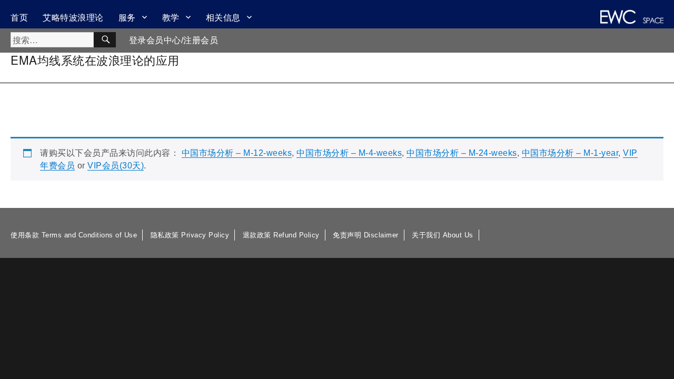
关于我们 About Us (442, 235)
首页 (19, 17)
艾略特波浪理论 (73, 17)
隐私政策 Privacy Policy (190, 235)
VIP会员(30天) (115, 165)
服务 (127, 17)
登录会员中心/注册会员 (174, 40)
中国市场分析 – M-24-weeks (462, 152)
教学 (171, 17)
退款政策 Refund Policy (281, 235)
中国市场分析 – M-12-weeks (237, 152)
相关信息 (223, 17)
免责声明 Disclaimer (366, 235)
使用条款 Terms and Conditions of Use (74, 235)
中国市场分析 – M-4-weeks (349, 152)
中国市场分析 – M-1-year (570, 152)
